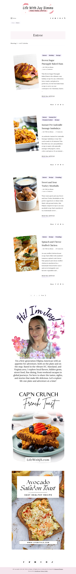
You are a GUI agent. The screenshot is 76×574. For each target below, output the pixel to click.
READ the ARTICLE (48, 96)
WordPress (37, 571)
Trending (58, 177)
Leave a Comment (47, 69)
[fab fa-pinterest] (60, 18)
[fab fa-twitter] (53, 18)
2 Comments (59, 132)
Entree (45, 55)
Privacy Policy (44, 571)
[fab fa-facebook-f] (51, 18)
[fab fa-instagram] (58, 18)
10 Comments (59, 249)
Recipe (58, 55)
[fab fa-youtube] (55, 18)
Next (42, 295)
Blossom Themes (58, 569)
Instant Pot (52, 117)
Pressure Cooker (48, 120)
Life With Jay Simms (48, 67)
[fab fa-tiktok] (62, 18)
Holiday (51, 55)
